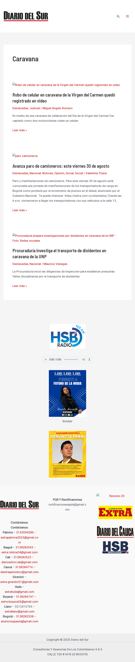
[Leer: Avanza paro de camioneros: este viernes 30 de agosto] (25, 155)
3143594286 (25, 532)
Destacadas (20, 108)
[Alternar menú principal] (128, 16)
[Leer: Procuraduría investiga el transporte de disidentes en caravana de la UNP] (67, 238)
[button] (118, 16)
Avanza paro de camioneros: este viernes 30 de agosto (60, 166)
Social (70, 173)
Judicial (35, 108)
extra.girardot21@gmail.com (19, 582)
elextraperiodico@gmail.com (20, 572)
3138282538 (25, 616)
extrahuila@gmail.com (19, 591)
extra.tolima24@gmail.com (20, 552)
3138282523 (22, 557)
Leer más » (19, 130)
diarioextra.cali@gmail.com (19, 562)
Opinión (59, 173)
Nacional (35, 173)
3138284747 (25, 596)
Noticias (47, 173)
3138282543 (24, 547)
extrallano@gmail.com (19, 611)
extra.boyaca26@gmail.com (19, 601)
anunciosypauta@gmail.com (19, 621)
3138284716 (24, 567)
